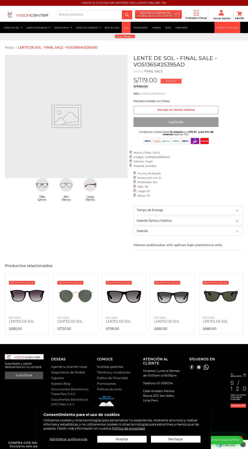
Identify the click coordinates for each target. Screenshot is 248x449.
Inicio (9, 47)
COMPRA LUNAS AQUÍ (227, 27)
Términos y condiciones (113, 372)
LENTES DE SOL (21, 321)
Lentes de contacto (87, 27)
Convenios (182, 27)
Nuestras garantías (110, 367)
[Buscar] (127, 14)
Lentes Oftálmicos (37, 27)
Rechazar (175, 439)
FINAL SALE (153, 71)
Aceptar (122, 439)
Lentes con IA (62, 27)
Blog (168, 27)
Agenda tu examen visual (69, 367)
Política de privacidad (128, 428)
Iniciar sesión (221, 18)
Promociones (106, 383)
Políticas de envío (109, 389)
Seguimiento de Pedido (68, 372)
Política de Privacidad (112, 378)
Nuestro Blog (60, 383)
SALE (126, 27)
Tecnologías (140, 27)
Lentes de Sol (12, 27)
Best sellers (112, 27)
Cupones (57, 378)
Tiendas (156, 27)
